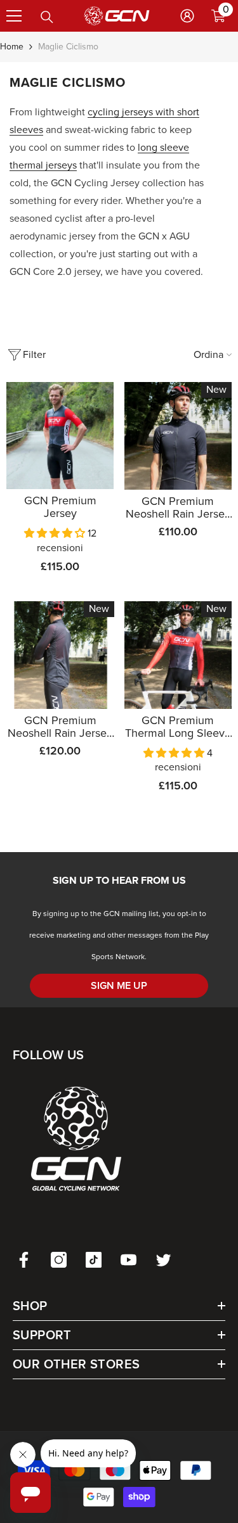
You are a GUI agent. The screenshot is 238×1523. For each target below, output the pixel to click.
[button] (56, 533)
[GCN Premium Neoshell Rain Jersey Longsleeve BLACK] (60, 655)
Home (11, 46)
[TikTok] (94, 1260)
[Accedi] (187, 16)
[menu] (14, 15)
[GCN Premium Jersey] (60, 435)
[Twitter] (163, 1260)
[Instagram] (59, 1260)
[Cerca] (47, 17)
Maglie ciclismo (68, 46)
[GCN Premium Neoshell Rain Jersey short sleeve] (178, 436)
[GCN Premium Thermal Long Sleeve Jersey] (178, 655)
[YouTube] (128, 1260)
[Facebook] (24, 1260)
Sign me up (119, 985)
